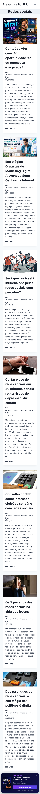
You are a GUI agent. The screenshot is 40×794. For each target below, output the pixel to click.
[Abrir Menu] (35, 4)
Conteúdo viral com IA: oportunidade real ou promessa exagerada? (18, 58)
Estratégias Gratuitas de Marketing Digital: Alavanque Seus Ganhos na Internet (19, 171)
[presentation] (20, 31)
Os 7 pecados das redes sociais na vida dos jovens (18, 606)
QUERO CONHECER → (25, 787)
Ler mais (10, 129)
